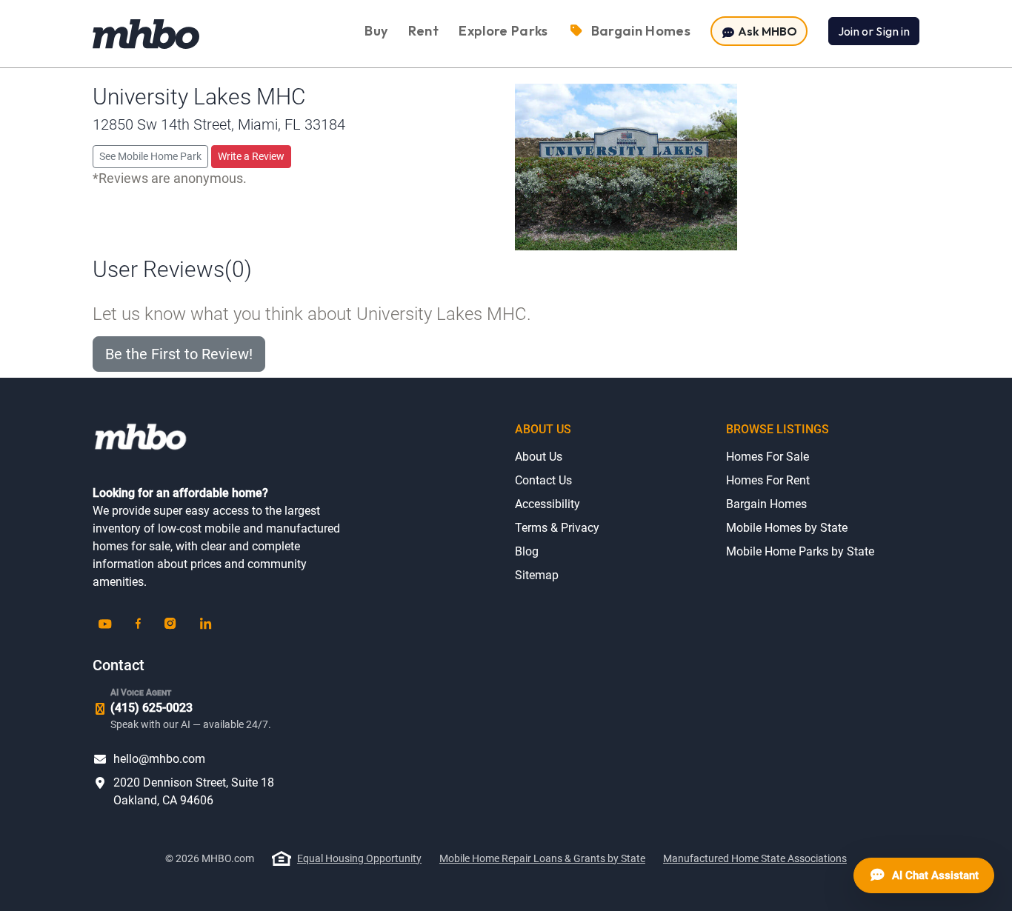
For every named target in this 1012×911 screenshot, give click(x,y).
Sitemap (537, 575)
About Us (538, 457)
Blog (527, 551)
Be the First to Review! (179, 354)
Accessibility (547, 504)
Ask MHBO (766, 31)
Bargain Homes (766, 504)
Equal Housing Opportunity (359, 858)
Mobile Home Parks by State (800, 551)
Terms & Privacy (557, 528)
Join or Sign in (874, 31)
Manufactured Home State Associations (755, 858)
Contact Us (543, 480)
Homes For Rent (768, 480)
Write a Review (251, 156)
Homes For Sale (767, 457)
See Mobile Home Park (150, 156)
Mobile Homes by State (787, 528)
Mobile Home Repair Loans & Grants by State (542, 858)
